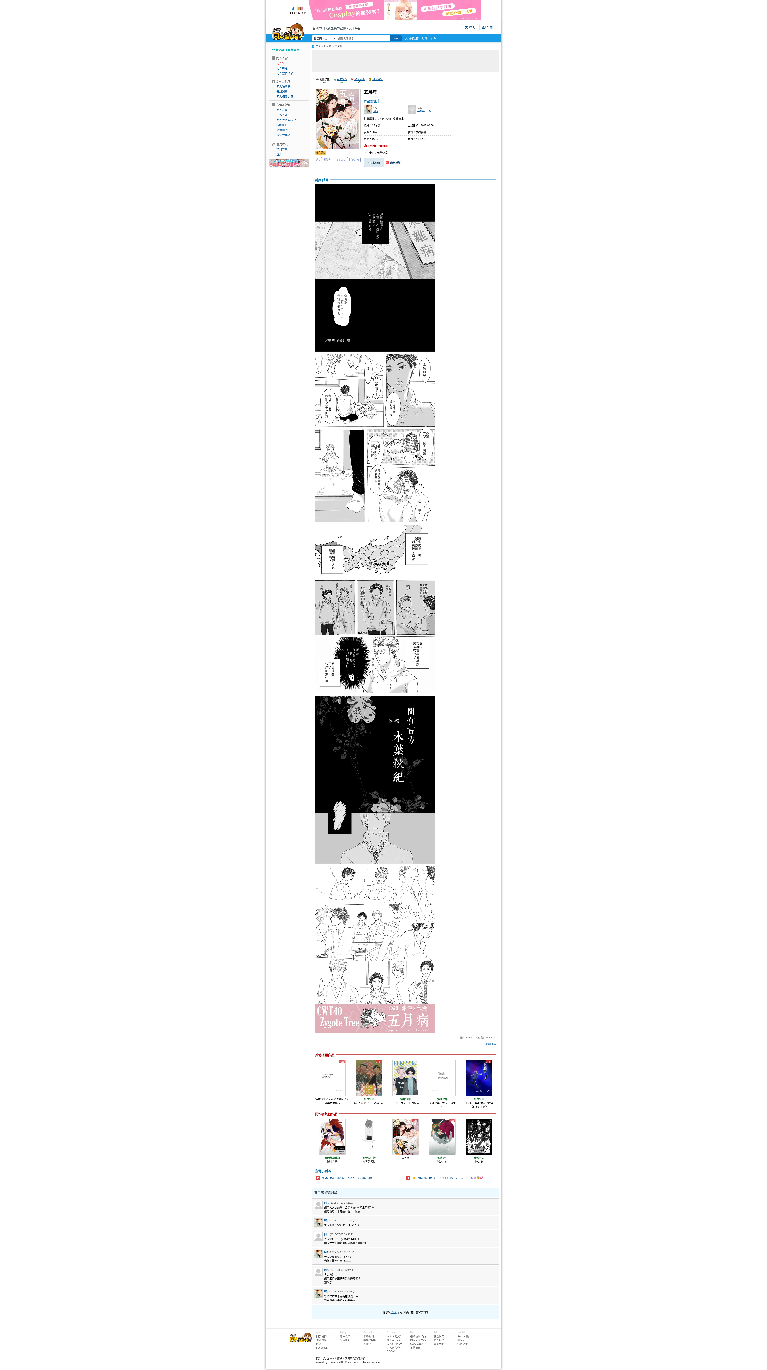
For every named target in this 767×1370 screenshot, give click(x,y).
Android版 (463, 1336)
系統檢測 (415, 1347)
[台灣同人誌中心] (288, 31)
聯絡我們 (368, 1336)
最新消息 (282, 91)
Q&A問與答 (417, 1343)
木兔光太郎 (353, 159)
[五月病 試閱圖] (375, 268)
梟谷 (318, 159)
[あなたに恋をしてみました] (369, 1078)
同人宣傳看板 (284, 120)
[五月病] (405, 1137)
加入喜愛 (359, 79)
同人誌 (280, 63)
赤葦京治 (340, 159)
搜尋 (396, 38)
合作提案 (439, 1340)
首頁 (318, 46)
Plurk (319, 1343)
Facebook (322, 1347)
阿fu (326, 1202)
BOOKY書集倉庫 (287, 49)
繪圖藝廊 (282, 125)
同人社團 (282, 110)
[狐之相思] (442, 1137)
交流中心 (282, 130)
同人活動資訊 (394, 1336)
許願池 (367, 1343)
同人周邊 (282, 68)
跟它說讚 (342, 79)
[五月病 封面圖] (338, 119)
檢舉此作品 (490, 1044)
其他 (425, 38)
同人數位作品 (284, 73)
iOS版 (460, 1340)
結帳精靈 (462, 1343)
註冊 (490, 27)
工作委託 (282, 115)
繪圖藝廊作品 (418, 1336)
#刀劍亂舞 (412, 38)
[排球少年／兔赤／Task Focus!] (442, 1078)
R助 (375, 111)
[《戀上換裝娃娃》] (383, 10)
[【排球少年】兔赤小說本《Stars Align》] (479, 1078)
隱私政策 (345, 1336)
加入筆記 (377, 79)
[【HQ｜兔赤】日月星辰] (405, 1078)
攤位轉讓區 (283, 135)
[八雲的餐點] (369, 1137)
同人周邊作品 (394, 1343)
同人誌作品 (393, 1340)
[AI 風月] (289, 164)
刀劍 (433, 38)
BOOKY (391, 1351)
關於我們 (321, 1336)
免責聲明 (345, 1340)
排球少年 (328, 159)
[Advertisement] (405, 61)
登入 (472, 27)
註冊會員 (282, 149)
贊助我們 (439, 1343)
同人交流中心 (418, 1340)
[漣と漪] (479, 1137)
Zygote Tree (424, 110)
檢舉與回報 (369, 1340)
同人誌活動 (283, 86)
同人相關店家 (284, 96)
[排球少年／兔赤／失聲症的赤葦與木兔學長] (332, 1078)
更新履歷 (321, 1340)
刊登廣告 (439, 1336)
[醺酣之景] (332, 1137)
